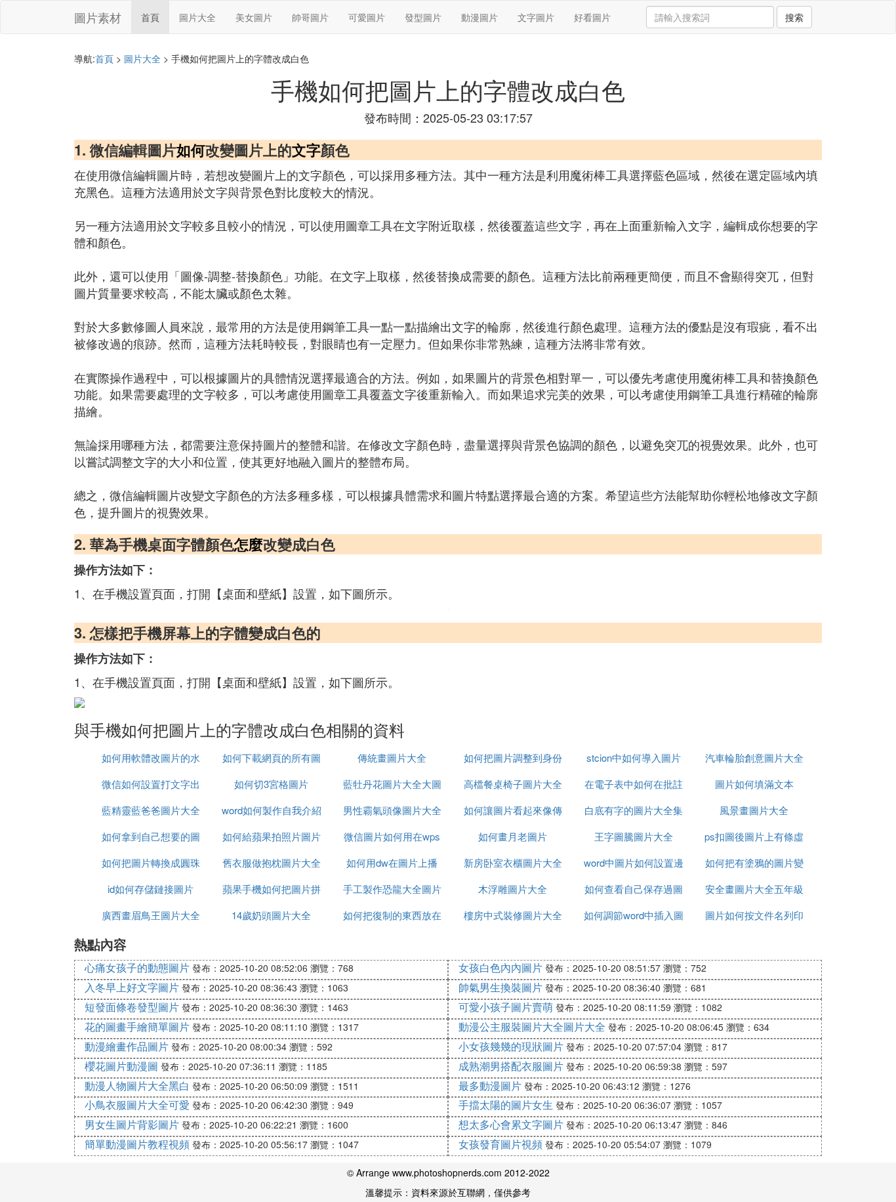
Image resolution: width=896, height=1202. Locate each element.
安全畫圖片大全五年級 (754, 889)
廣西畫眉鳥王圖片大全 (151, 915)
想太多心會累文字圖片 (510, 1124)
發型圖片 (423, 17)
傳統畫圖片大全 (391, 757)
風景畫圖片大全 (754, 810)
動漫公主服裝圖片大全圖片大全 (531, 1026)
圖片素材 (97, 17)
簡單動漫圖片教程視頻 (137, 1143)
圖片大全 (197, 17)
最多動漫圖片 (489, 1085)
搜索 (794, 17)
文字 (306, 149)
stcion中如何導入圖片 (633, 757)
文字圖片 (536, 17)
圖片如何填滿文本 (754, 784)
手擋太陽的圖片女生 (505, 1104)
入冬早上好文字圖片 (132, 987)
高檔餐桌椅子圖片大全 (513, 784)
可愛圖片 (366, 17)
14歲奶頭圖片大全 (271, 915)
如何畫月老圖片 (512, 836)
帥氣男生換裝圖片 (500, 987)
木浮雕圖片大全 (512, 889)
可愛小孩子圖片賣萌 (505, 1006)
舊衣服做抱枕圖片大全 (271, 862)
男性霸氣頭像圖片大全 (392, 810)
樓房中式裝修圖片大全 (513, 915)
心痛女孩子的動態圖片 (137, 967)
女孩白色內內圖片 (500, 967)
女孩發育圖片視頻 (500, 1143)
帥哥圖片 (310, 17)
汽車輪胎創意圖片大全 (754, 757)
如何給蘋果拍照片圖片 (271, 836)
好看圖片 (592, 17)
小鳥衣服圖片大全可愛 (137, 1104)
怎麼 (248, 543)
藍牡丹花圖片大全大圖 (392, 784)
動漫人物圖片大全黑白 (137, 1085)
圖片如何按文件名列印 (754, 915)
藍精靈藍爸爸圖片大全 (151, 810)
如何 (190, 149)
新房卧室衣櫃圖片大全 (513, 862)
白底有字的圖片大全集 (633, 810)
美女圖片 (253, 17)
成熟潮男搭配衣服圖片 (510, 1065)
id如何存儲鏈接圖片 (150, 889)
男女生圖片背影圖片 (132, 1124)
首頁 (150, 17)
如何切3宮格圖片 (271, 784)
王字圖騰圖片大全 (633, 836)
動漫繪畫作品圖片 (127, 1046)
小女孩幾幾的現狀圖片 (510, 1046)
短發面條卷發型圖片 (132, 1006)
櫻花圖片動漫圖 (121, 1065)
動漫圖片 (479, 17)
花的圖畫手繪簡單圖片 (137, 1026)
